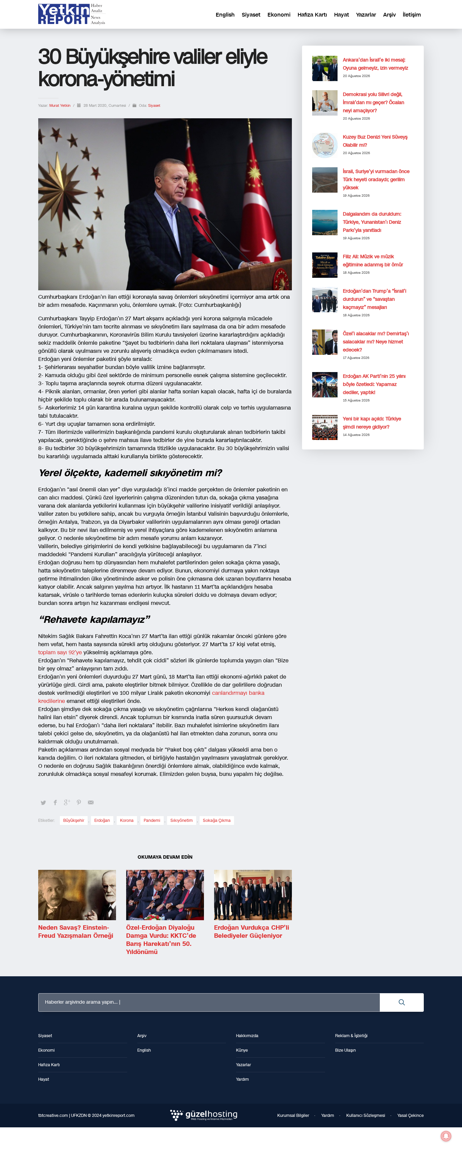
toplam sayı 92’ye (61, 652)
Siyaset (154, 105)
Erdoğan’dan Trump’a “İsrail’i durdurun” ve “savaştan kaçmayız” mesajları (374, 299)
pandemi (152, 820)
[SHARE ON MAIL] (91, 803)
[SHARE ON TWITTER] (43, 803)
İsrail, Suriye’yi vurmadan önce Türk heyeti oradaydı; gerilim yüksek (376, 179)
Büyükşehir (73, 820)
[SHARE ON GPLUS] (67, 803)
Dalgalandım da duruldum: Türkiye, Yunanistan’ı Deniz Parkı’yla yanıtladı (372, 222)
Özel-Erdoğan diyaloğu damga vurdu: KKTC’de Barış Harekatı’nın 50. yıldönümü (161, 939)
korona (127, 820)
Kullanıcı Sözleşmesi (365, 1115)
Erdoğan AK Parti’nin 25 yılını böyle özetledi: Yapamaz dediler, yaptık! (374, 384)
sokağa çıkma (217, 820)
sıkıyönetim (181, 820)
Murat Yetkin (60, 105)
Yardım (327, 1115)
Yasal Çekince (410, 1115)
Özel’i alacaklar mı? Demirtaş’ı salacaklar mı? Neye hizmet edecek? (376, 341)
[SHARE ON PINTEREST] (79, 803)
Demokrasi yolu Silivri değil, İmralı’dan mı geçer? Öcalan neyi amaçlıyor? (373, 102)
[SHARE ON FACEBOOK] (55, 803)
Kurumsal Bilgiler (293, 1115)
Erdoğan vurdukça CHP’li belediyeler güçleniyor (251, 931)
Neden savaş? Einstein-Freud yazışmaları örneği (75, 931)
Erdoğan (102, 820)
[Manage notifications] (446, 1136)
